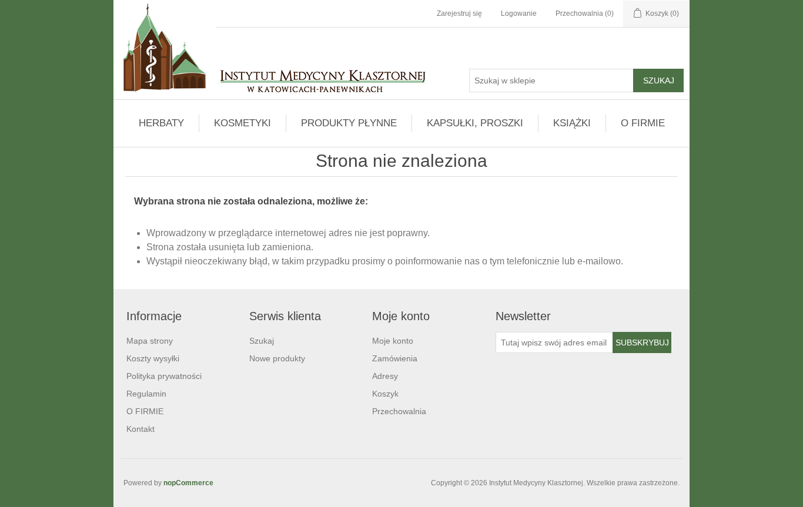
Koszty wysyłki (152, 358)
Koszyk (385, 393)
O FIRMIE (643, 123)
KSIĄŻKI (572, 123)
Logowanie (519, 13)
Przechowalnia (399, 411)
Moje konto (392, 340)
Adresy (385, 376)
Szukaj (261, 340)
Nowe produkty (277, 358)
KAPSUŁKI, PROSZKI (475, 123)
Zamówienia (394, 358)
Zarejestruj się (459, 13)
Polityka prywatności (164, 376)
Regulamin (146, 393)
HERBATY (161, 123)
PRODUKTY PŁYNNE (349, 123)
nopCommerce (188, 483)
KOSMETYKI (242, 123)
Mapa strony (149, 340)
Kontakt (140, 429)
